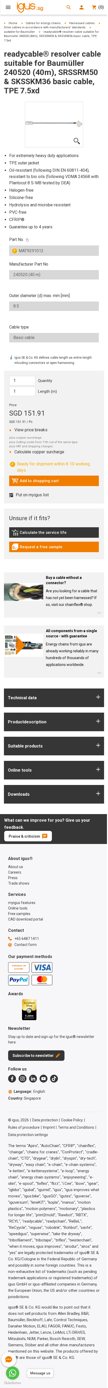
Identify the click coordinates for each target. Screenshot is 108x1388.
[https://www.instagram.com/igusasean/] (22, 1079)
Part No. (16, 239)
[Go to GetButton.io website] (12, 1382)
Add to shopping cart (35, 482)
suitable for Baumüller (19, 32)
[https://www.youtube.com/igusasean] (43, 1079)
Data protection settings (28, 1135)
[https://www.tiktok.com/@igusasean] (54, 1079)
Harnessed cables (82, 23)
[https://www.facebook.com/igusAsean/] (12, 1079)
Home (13, 23)
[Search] (69, 7)
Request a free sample (37, 548)
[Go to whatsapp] (12, 1373)
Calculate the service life (40, 533)
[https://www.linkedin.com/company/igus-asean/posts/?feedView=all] (33, 1079)
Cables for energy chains (43, 23)
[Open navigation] (8, 7)
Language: (29, 1091)
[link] (54, 534)
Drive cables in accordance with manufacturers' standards (44, 27)
